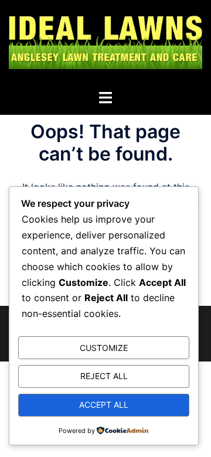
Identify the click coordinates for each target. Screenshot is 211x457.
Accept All (103, 405)
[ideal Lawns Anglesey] (105, 44)
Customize (104, 348)
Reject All (104, 376)
